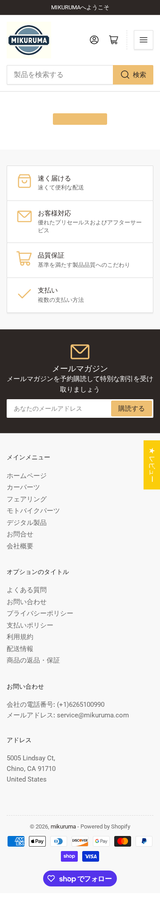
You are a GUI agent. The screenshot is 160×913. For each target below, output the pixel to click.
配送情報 (20, 649)
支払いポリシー (30, 625)
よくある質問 (27, 590)
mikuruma (63, 826)
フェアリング (27, 499)
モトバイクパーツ (33, 511)
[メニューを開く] (143, 40)
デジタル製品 (27, 523)
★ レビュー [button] (152, 464)
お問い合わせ (27, 602)
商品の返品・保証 (33, 660)
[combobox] (80, 75)
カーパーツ (23, 487)
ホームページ (27, 476)
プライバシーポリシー (40, 613)
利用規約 (20, 637)
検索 (139, 75)
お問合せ (20, 534)
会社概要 (20, 546)
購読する (131, 408)
